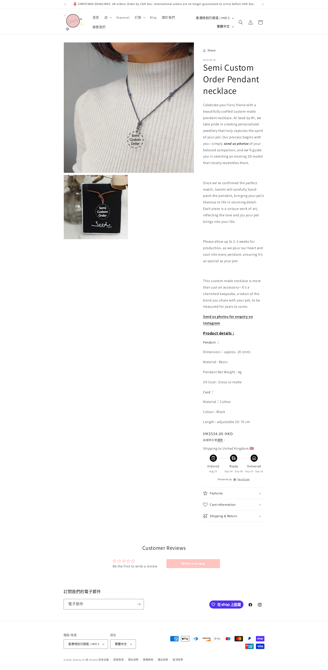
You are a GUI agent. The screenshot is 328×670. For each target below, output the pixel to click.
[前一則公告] (65, 4)
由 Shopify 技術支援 (97, 659)
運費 (220, 440)
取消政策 (178, 659)
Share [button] (212, 50)
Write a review (193, 563)
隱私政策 (133, 659)
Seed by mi (79, 659)
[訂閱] (139, 604)
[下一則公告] (263, 4)
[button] (108, 17)
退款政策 (118, 659)
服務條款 (148, 659)
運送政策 (163, 659)
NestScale (243, 479)
